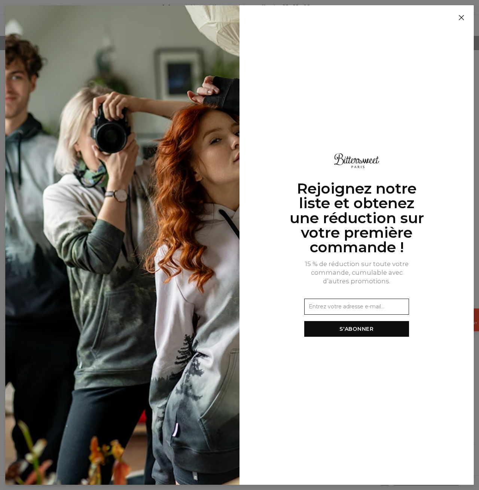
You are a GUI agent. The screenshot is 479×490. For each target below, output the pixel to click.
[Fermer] (461, 18)
